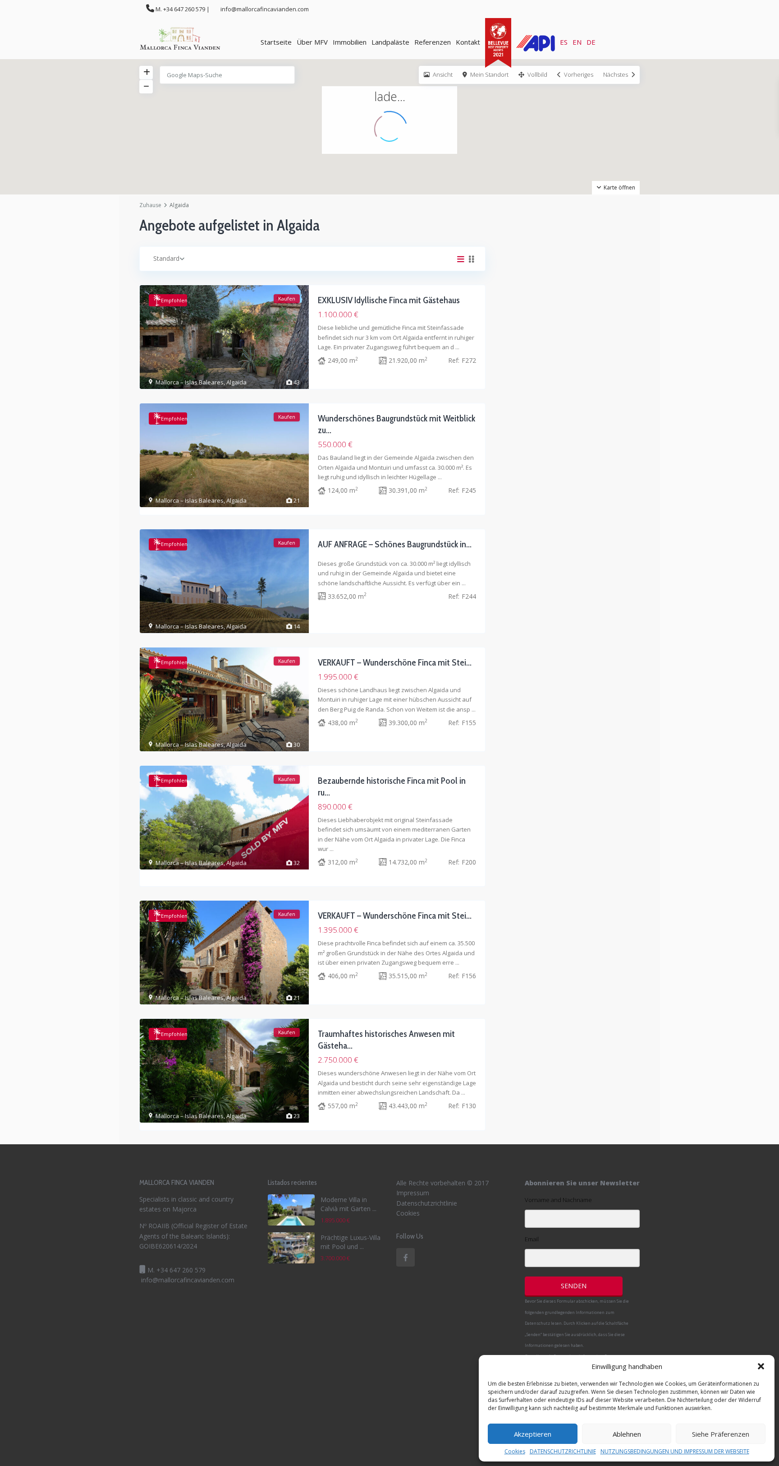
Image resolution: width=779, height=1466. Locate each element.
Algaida (236, 382)
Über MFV (312, 41)
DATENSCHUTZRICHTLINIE (563, 1451)
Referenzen (432, 41)
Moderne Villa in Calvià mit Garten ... (348, 1204)
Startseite (276, 41)
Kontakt (468, 41)
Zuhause (150, 205)
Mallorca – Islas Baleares (190, 382)
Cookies (514, 1451)
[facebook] (405, 1257)
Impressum (412, 1193)
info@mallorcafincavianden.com (187, 1280)
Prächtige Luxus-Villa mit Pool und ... (350, 1242)
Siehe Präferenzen (720, 1433)
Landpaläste (390, 41)
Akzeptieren (532, 1433)
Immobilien (350, 41)
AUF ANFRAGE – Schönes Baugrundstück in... (395, 544)
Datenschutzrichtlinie (426, 1203)
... (457, 347)
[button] (760, 1366)
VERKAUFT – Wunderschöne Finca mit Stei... (395, 662)
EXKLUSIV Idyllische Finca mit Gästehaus (389, 300)
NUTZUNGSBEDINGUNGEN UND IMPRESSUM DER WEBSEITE (674, 1451)
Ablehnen (627, 1433)
